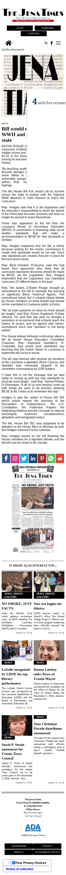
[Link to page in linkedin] (33, 458)
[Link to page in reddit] (60, 458)
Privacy (19, 852)
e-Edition (33, 33)
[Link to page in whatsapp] (51, 458)
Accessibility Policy (47, 852)
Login (19, 28)
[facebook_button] (51, 43)
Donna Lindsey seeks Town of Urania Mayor (45, 674)
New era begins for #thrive (48, 606)
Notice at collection (20, 869)
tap (58, 43)
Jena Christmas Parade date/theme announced (48, 728)
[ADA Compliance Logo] (33, 832)
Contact (47, 846)
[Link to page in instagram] (15, 458)
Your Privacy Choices (31, 863)
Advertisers (18, 846)
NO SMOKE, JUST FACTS (17, 606)
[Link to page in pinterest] (42, 458)
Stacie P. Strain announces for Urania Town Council (13, 751)
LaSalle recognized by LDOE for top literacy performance (16, 676)
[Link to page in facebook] (6, 458)
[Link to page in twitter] (24, 458)
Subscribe (48, 28)
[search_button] (46, 43)
